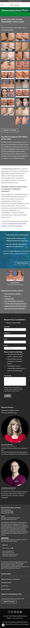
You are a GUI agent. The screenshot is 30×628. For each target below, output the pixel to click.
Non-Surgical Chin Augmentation (14, 308)
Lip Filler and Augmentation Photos (15, 303)
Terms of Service (20, 624)
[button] (2, 5)
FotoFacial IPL (7, 296)
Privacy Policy (9, 624)
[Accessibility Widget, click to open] (3, 625)
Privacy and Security (17, 618)
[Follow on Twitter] (15, 612)
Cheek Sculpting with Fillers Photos (15, 306)
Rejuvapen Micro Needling (12, 294)
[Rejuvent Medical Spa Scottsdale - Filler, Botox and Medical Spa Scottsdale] (15, 4)
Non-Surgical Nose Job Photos (14, 301)
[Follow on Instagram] (12, 612)
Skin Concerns (15, 251)
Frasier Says (5, 586)
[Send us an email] (18, 612)
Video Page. (18, 226)
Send (7, 396)
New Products (5, 589)
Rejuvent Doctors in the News (10, 579)
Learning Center (6, 582)
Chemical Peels (9, 298)
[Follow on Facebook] (9, 612)
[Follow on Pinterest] (21, 612)
